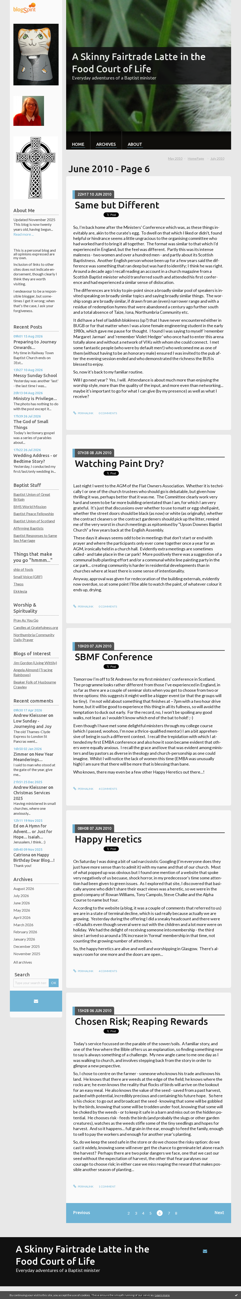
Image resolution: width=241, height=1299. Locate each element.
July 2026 (21, 895)
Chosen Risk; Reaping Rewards (141, 1021)
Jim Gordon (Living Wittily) (35, 662)
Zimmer (20, 754)
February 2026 (25, 932)
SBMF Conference (114, 656)
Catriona (21, 854)
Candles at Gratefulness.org (35, 627)
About (135, 144)
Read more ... (23, 234)
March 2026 (23, 924)
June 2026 (21, 903)
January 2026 (24, 939)
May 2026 (21, 910)
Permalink (85, 413)
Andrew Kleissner (30, 715)
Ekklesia (20, 591)
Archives (106, 144)
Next (219, 1212)
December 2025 (26, 946)
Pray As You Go (25, 620)
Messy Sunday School (35, 375)
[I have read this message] (236, 1295)
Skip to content (14, 4)
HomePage (196, 158)
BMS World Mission (29, 506)
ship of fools (23, 569)
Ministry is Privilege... (35, 398)
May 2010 (175, 158)
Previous (81, 1212)
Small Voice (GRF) (27, 576)
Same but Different (117, 205)
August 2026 (23, 888)
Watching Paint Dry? (119, 463)
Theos (18, 584)
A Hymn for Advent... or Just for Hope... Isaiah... (32, 831)
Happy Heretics (108, 839)
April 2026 (22, 917)
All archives (22, 962)
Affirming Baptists (28, 528)
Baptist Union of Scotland (34, 521)
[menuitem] (78, 140)
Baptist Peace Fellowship (33, 513)
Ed (15, 825)
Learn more (162, 1295)
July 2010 (217, 158)
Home (78, 144)
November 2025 (26, 953)
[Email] (36, 1001)
